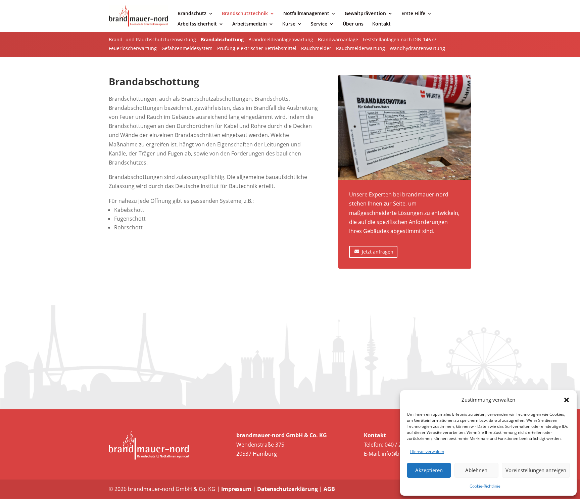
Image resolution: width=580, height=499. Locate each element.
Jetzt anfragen (377, 251)
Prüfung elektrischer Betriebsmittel (256, 48)
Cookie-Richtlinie (485, 486)
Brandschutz (192, 13)
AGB (329, 489)
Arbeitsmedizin (249, 24)
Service (319, 24)
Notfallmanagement (306, 13)
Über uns (353, 24)
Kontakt (381, 24)
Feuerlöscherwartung (133, 48)
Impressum (236, 489)
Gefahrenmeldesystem (186, 48)
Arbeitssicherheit (197, 24)
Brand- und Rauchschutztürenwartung (152, 39)
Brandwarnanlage (338, 39)
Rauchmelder (316, 48)
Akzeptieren (429, 470)
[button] (566, 400)
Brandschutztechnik (245, 13)
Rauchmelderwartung (360, 48)
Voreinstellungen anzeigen (535, 470)
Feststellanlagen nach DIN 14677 (399, 39)
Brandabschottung (222, 39)
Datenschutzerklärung (287, 489)
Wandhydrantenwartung (417, 48)
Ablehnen (476, 470)
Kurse (288, 24)
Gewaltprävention (365, 13)
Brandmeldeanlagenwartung (280, 39)
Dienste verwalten (427, 451)
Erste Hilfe (413, 13)
